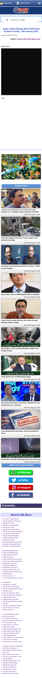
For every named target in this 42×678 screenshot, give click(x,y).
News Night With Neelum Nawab (12, 650)
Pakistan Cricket (7, 591)
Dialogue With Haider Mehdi (10, 535)
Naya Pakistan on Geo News (11, 607)
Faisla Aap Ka (7, 582)
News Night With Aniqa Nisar (11, 614)
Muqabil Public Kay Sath (9, 665)
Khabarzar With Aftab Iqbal (10, 552)
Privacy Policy (7, 3)
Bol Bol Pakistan (7, 573)
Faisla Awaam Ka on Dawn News (12, 641)
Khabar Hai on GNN (8, 527)
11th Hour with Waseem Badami (12, 605)
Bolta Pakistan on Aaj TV (10, 669)
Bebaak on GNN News (9, 667)
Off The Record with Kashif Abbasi (12, 531)
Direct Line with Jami (9, 616)
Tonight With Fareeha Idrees (11, 599)
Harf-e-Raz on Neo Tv (9, 576)
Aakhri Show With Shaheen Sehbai (12, 601)
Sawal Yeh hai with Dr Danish (11, 633)
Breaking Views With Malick (10, 525)
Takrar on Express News (10, 639)
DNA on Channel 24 (8, 609)
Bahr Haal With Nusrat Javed (11, 654)
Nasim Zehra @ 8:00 (9, 627)
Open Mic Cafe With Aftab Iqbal (11, 546)
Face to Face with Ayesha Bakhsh (12, 561)
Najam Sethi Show (8, 557)
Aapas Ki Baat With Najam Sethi (28, 39)
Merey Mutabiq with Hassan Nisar (12, 542)
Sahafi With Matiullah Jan (10, 565)
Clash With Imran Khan (9, 584)
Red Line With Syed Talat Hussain (12, 559)
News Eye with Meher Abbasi (11, 593)
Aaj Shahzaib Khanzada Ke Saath (12, 571)
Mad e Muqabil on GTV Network (12, 521)
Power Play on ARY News (10, 555)
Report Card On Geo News (10, 624)
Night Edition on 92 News (10, 563)
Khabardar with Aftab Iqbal (10, 550)
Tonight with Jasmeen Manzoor (12, 631)
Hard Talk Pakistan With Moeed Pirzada (12, 544)
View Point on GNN (8, 540)
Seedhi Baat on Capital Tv (10, 648)
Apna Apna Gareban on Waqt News (13, 646)
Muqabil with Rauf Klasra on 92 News (11, 661)
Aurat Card (6, 652)
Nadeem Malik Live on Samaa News (13, 637)
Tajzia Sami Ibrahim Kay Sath (11, 569)
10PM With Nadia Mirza (9, 635)
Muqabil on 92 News (8, 523)
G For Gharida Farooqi (9, 622)
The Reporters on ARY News (11, 533)
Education (6, 603)
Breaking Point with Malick (10, 663)
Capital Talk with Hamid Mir (10, 537)
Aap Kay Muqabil (7, 658)
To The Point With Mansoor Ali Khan (13, 578)
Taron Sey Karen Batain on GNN (12, 656)
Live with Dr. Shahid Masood (11, 519)
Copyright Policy (24, 3)
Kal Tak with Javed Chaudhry (11, 586)
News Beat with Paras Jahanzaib (12, 595)
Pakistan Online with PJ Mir (10, 673)
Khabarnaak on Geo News (10, 567)
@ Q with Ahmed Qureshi (10, 618)
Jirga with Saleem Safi (9, 597)
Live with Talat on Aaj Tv (9, 671)
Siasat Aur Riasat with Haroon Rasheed (11, 530)
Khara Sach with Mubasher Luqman (13, 588)
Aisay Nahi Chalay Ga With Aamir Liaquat (12, 621)
